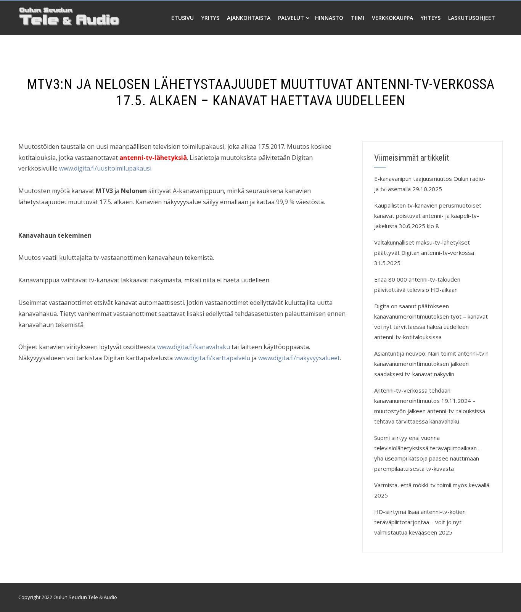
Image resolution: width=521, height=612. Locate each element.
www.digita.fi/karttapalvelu (212, 358)
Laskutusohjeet (471, 17)
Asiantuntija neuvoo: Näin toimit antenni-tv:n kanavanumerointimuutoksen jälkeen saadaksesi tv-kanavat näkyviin (431, 363)
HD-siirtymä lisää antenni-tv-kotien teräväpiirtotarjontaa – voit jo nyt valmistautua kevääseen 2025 (420, 522)
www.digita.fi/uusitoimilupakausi (105, 168)
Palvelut (291, 17)
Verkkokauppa (392, 17)
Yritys (210, 17)
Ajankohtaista (248, 17)
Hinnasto (329, 17)
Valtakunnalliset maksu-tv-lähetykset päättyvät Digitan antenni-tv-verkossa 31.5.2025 (424, 252)
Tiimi (357, 17)
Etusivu (182, 17)
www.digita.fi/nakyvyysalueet (299, 358)
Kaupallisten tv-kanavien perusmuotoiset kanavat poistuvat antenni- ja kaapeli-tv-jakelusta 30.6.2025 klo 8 (427, 215)
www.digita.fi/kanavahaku (194, 347)
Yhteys (431, 17)
